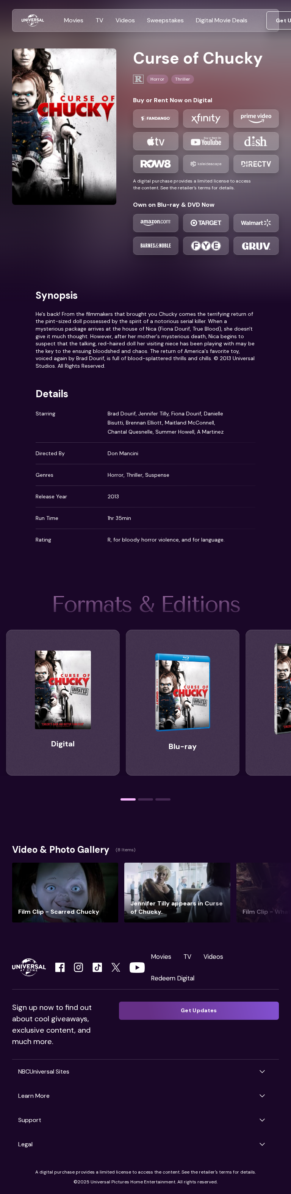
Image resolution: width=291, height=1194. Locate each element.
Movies (161, 956)
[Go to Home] (33, 20)
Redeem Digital (172, 978)
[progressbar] (128, 799)
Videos (213, 956)
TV (187, 956)
